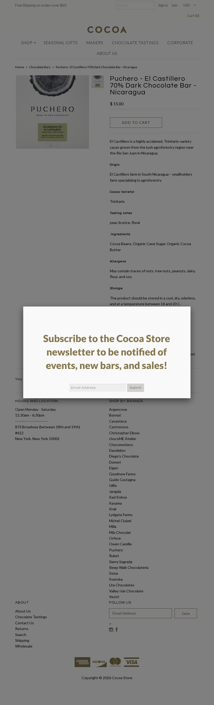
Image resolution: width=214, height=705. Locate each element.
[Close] (190, 306)
